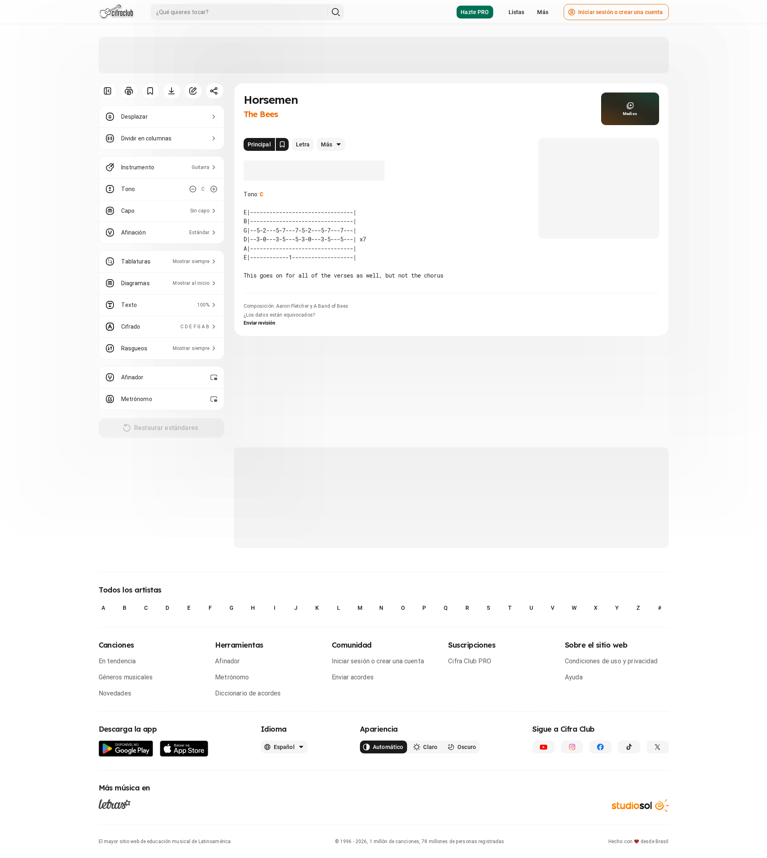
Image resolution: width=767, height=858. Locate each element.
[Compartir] (214, 91)
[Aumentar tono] (213, 189)
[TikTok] (629, 747)
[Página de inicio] (116, 12)
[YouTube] (543, 747)
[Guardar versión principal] (282, 144)
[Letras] (114, 804)
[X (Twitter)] (658, 747)
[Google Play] (126, 749)
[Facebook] (600, 747)
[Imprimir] (129, 91)
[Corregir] (193, 91)
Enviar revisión (260, 323)
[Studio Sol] (640, 805)
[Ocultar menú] (108, 91)
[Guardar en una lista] (150, 91)
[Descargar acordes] (172, 91)
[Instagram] (572, 747)
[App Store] (184, 749)
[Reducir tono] (192, 189)
